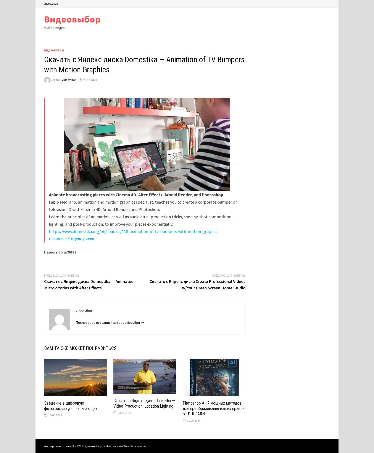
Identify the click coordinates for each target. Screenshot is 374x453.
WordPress (131, 446)
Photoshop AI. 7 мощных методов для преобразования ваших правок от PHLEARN (214, 408)
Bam (146, 446)
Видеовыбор (72, 19)
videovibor (69, 80)
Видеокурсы (54, 50)
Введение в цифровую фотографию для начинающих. (71, 405)
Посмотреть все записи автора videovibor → (110, 322)
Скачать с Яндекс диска (71, 238)
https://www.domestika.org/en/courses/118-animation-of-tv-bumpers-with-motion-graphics (133, 231)
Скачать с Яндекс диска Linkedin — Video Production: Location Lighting (144, 403)
